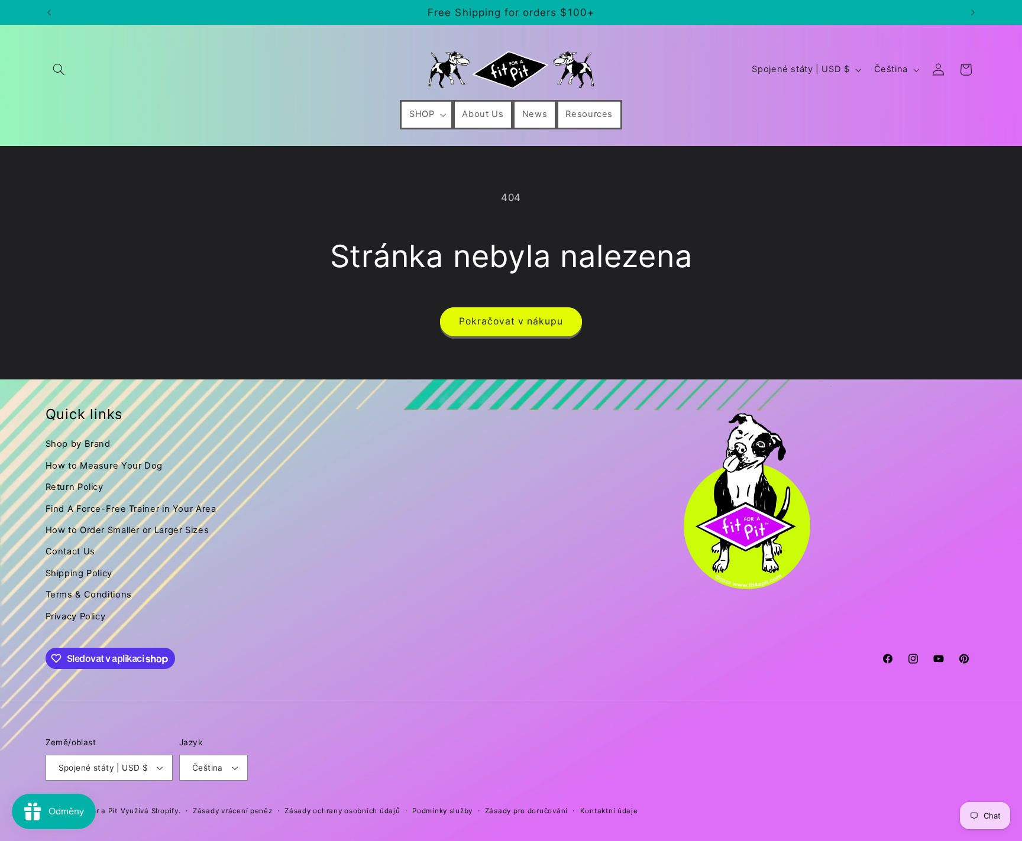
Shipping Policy (79, 573)
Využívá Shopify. (151, 811)
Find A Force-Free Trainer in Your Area (131, 509)
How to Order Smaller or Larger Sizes (127, 530)
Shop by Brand (78, 444)
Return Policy (75, 487)
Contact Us (70, 551)
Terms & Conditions (89, 594)
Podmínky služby (442, 811)
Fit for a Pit (97, 811)
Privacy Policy (76, 616)
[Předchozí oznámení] (49, 12)
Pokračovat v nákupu (511, 321)
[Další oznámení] (973, 12)
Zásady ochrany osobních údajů (342, 811)
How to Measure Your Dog (104, 465)
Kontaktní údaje (609, 811)
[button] (59, 69)
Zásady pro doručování (526, 811)
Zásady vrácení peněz (233, 811)
